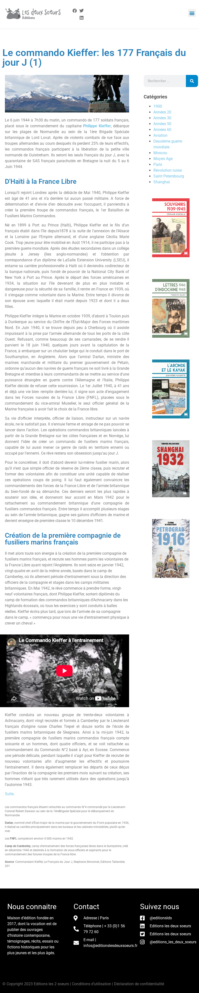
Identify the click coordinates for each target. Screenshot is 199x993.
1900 (157, 106)
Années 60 (162, 129)
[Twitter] (81, 10)
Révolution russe (167, 170)
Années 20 (162, 112)
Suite (9, 794)
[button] (192, 13)
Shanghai (161, 182)
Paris (157, 164)
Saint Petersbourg (168, 176)
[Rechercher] (192, 81)
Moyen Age (163, 158)
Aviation (160, 135)
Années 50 (162, 123)
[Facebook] (74, 10)
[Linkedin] (81, 17)
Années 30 (162, 118)
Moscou (160, 153)
